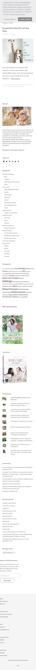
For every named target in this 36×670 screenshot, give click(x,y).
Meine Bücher (4, 601)
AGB (1, 624)
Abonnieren (7, 580)
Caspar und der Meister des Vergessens (14, 532)
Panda (15, 86)
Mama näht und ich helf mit (11, 182)
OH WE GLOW (6, 243)
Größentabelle (4, 617)
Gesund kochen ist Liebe (10, 519)
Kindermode (5, 275)
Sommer (29, 292)
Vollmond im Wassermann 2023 (11, 484)
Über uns (2, 604)
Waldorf (16, 295)
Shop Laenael (4, 611)
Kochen (6, 200)
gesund (8, 273)
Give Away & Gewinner (8, 241)
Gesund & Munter (7, 230)
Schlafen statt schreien (9, 503)
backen (21, 268)
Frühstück (28, 271)
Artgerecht (6, 508)
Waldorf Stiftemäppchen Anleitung (20, 427)
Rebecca (13, 34)
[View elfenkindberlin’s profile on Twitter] (6, 162)
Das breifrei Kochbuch (9, 506)
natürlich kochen (7, 286)
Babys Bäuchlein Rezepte (11, 189)
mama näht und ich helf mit (20, 281)
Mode (23, 84)
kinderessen (25, 273)
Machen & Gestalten (17, 84)
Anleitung (4, 268)
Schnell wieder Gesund (10, 233)
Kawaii (12, 86)
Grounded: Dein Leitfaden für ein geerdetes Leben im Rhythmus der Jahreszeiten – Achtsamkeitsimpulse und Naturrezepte (17, 474)
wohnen (20, 297)
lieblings (7, 281)
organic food (25, 286)
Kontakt (2, 653)
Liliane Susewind (7, 516)
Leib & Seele (6, 187)
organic (20, 286)
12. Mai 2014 (5, 34)
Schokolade (6, 292)
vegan (10, 295)
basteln (10, 271)
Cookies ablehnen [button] (10, 19)
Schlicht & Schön (29, 84)
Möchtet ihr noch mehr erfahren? (13, 150)
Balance (6, 246)
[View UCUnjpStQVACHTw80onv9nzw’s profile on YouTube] (15, 162)
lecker (22, 278)
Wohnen (6, 223)
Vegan (6, 208)
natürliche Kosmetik (29, 284)
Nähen (6, 184)
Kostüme (7, 179)
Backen (6, 192)
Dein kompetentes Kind (9, 511)
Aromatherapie (11, 268)
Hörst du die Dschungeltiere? (11, 524)
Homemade (6, 521)
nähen (15, 286)
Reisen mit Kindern (9, 228)
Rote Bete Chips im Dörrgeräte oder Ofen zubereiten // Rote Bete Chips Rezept (21, 452)
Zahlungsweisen (4, 630)
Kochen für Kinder (19, 275)
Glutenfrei (7, 197)
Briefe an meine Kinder (10, 213)
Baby (5, 177)
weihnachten (23, 295)
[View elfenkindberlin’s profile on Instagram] (9, 162)
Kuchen (27, 275)
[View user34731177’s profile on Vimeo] (18, 162)
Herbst (18, 273)
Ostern (31, 286)
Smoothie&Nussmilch (10, 205)
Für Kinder (9, 84)
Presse (2, 642)
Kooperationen (4, 637)
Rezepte (6, 256)
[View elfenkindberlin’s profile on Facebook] (3, 162)
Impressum (3, 650)
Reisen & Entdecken (8, 225)
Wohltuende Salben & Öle (11, 235)
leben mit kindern (10, 278)
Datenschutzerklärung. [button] (17, 14)
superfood (5, 295)
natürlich (20, 284)
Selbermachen (21, 86)
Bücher (6, 248)
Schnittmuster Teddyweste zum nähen (22, 421)
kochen (11, 275)
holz (21, 273)
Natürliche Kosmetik (10, 202)
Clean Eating (7, 195)
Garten (3, 273)
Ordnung (6, 254)
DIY (9, 86)
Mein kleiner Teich (8, 526)
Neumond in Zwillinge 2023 (9, 491)
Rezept (6, 289)
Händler (2, 640)
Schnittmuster (23, 289)
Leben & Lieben (6, 210)
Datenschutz (3, 655)
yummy (25, 297)
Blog (1, 599)
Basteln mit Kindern (17, 271)
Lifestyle (6, 251)
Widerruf (2, 627)
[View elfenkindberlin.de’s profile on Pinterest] (12, 162)
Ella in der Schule (7, 513)
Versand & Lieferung (6, 614)
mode (16, 284)
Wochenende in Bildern (10, 297)
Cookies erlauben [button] (25, 19)
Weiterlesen (15, 79)
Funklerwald (6, 529)
